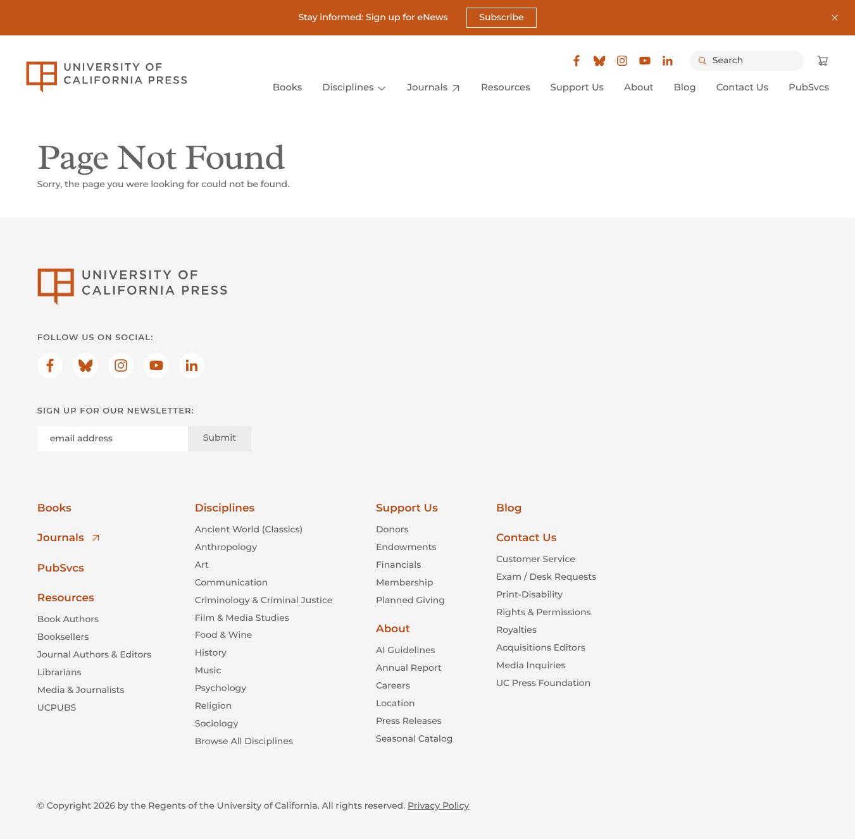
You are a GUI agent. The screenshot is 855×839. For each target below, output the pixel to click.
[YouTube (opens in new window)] (645, 60)
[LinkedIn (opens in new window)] (667, 60)
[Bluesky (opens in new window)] (599, 60)
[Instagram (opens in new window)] (622, 60)
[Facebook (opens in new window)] (576, 60)
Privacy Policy (438, 805)
